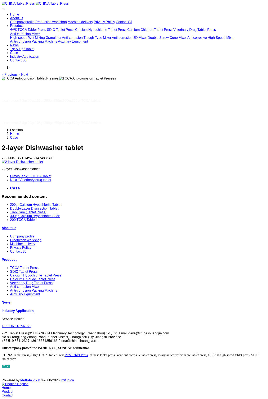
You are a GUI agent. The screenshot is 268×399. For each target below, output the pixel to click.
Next (30, 180)
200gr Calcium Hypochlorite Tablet (35, 204)
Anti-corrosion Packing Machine (33, 290)
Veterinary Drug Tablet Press (31, 283)
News (6, 302)
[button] (10, 74)
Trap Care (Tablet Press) (28, 212)
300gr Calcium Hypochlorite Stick (35, 216)
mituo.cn (67, 380)
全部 (13, 29)
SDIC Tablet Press (23, 271)
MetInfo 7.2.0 (30, 380)
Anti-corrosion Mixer (25, 286)
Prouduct (9, 259)
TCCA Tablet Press (24, 268)
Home (14, 14)
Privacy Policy (20, 247)
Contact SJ (18, 251)
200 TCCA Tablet (23, 220)
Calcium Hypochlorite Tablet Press (35, 275)
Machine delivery (22, 244)
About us (9, 228)
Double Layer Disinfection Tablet (34, 208)
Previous (30, 176)
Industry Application (18, 311)
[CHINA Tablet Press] (134, 3)
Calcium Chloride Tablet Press (32, 279)
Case (14, 137)
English (22, 384)
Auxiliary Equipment (25, 294)
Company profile (22, 236)
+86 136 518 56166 (16, 326)
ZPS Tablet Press (76, 355)
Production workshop (25, 240)
